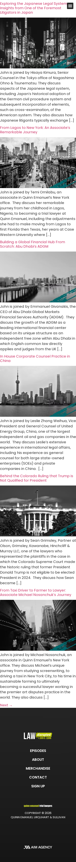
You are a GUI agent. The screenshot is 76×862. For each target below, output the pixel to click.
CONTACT (38, 777)
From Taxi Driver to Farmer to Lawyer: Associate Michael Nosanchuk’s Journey (35, 592)
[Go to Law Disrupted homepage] (38, 736)
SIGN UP (38, 786)
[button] (70, 6)
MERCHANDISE (38, 768)
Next (6, 705)
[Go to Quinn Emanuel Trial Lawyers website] (38, 805)
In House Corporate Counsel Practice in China (35, 358)
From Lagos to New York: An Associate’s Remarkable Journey (35, 130)
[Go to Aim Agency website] (38, 847)
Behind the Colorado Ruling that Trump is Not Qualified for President (36, 478)
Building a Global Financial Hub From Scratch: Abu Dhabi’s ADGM (32, 244)
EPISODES (38, 750)
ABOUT (38, 759)
